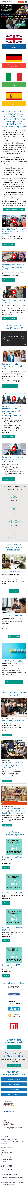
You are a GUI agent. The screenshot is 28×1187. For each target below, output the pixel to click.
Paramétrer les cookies (8, 1184)
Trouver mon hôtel (14, 1065)
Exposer (21, 2)
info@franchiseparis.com (10, 1139)
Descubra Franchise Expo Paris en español (14, 103)
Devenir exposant (14, 1084)
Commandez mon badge (14, 1079)
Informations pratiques (7, 1152)
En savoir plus (14, 591)
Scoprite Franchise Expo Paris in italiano (14, 84)
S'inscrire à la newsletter (14, 1094)
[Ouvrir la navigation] (26, 2)
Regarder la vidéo (8, 244)
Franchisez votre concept (14, 682)
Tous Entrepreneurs (7, 1159)
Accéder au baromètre (10, 386)
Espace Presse (5, 1155)
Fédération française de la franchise (11, 1157)
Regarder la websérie (9, 318)
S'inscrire (14, 16)
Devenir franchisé (14, 636)
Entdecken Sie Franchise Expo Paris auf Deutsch (14, 65)
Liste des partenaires (14, 1047)
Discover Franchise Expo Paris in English (14, 46)
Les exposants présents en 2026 (14, 209)
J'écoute (6, 867)
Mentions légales (6, 1161)
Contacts (3, 1150)
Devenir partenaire (14, 1089)
